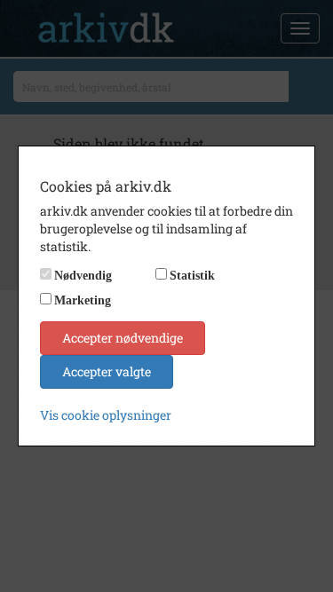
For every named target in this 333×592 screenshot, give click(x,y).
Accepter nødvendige (122, 337)
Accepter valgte (106, 371)
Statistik (192, 275)
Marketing (82, 300)
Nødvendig (83, 275)
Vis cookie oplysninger (105, 415)
